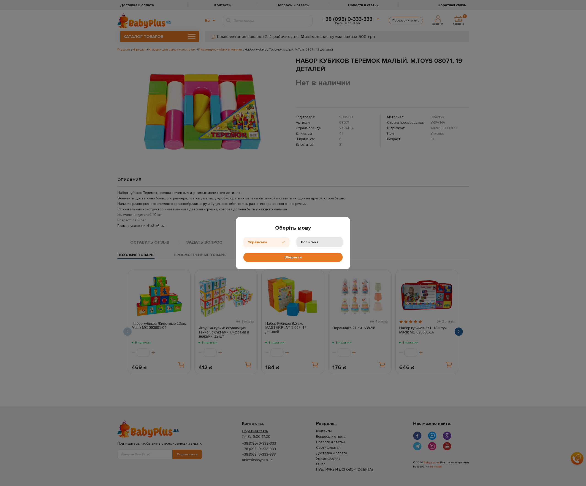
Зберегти (293, 257)
